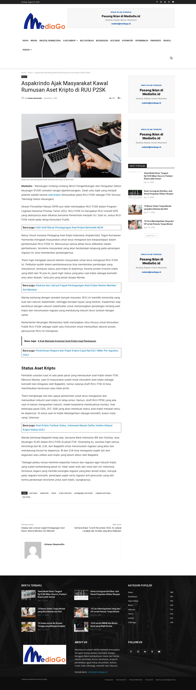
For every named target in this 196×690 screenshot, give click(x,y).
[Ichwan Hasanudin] (23, 98)
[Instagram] (161, 2)
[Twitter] (169, 2)
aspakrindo (44, 493)
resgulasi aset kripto (103, 493)
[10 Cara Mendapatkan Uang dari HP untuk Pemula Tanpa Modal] (135, 225)
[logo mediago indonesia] (44, 21)
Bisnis (30, 72)
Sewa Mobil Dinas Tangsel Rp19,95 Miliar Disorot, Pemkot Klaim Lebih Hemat (158, 176)
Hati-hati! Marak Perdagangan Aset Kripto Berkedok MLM (69, 227)
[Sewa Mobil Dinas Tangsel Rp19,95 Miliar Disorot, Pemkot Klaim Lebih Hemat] (135, 177)
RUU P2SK (26, 497)
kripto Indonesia (65, 493)
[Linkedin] (165, 2)
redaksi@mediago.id (97, 672)
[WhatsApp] (61, 107)
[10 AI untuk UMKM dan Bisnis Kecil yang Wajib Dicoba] (81, 627)
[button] (171, 57)
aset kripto (54, 194)
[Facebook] (157, 2)
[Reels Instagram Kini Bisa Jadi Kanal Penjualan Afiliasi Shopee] (135, 195)
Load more (150, 235)
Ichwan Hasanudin (34, 98)
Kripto (54, 493)
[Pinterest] (54, 107)
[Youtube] (173, 2)
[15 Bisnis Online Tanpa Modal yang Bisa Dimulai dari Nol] (135, 210)
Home (23, 72)
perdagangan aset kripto (83, 493)
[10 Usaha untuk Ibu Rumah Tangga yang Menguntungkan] (28, 627)
